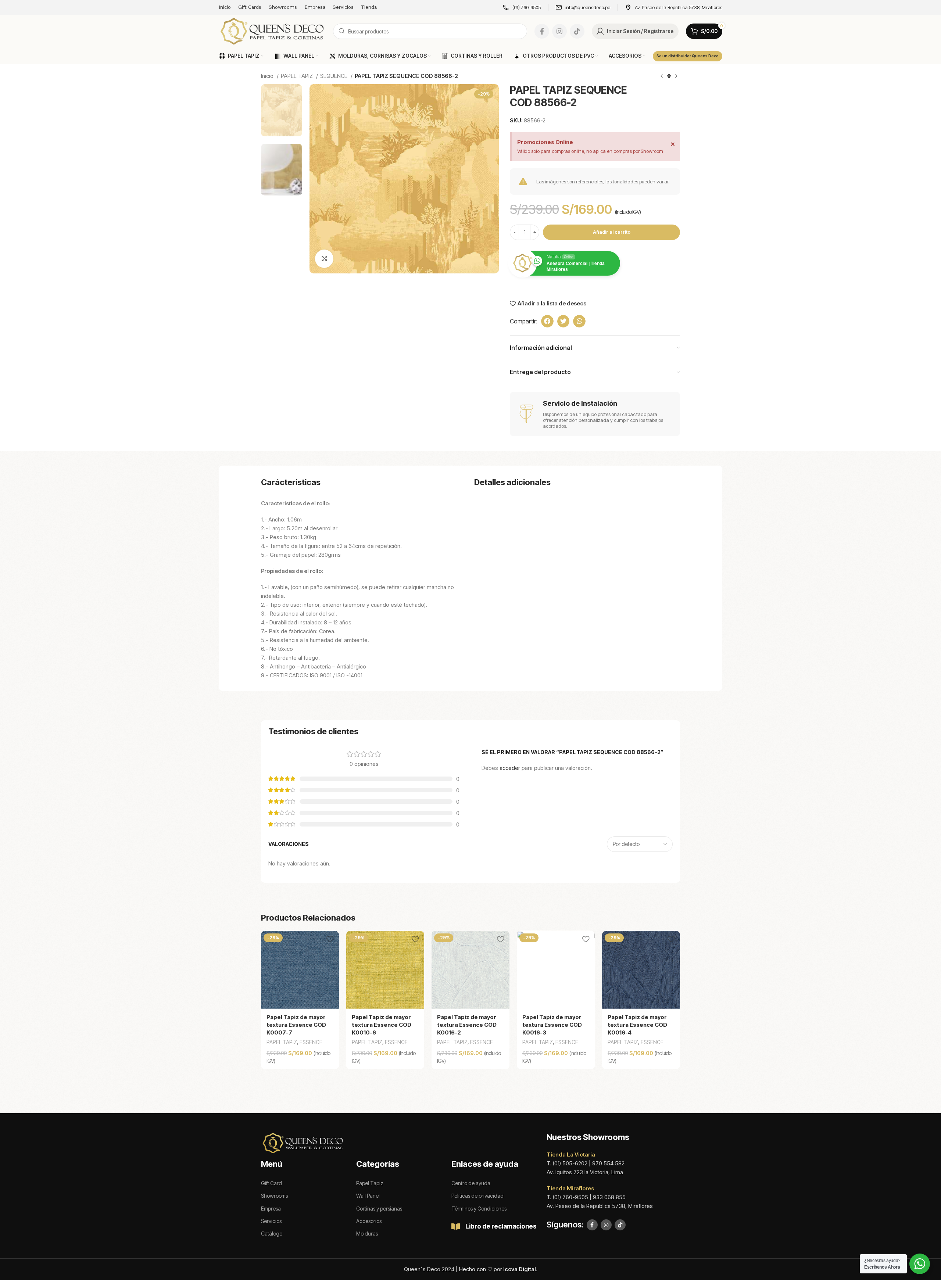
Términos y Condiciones (479, 1208)
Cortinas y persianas (379, 1208)
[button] (547, 321)
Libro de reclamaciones (501, 1226)
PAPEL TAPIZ (297, 75)
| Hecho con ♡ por (496, 1269)
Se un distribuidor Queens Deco (687, 55)
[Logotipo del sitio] (272, 30)
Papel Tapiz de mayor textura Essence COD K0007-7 (296, 1025)
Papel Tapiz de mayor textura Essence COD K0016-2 (467, 1025)
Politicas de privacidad (477, 1196)
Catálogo (271, 1233)
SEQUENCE (334, 75)
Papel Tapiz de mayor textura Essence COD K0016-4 (637, 1025)
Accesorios (369, 1221)
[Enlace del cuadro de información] (522, 7)
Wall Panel (368, 1196)
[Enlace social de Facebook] (541, 31)
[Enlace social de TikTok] (577, 31)
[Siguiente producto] (676, 76)
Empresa (271, 1208)
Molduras (367, 1233)
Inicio (268, 75)
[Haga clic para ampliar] (324, 259)
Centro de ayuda (470, 1183)
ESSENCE (311, 1042)
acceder (510, 767)
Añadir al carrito (611, 232)
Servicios (271, 1221)
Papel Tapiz (369, 1183)
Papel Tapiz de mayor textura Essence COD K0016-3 (552, 1025)
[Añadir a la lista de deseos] (330, 939)
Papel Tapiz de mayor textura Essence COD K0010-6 (381, 1025)
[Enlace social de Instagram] (559, 31)
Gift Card (271, 1183)
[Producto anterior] (661, 76)
